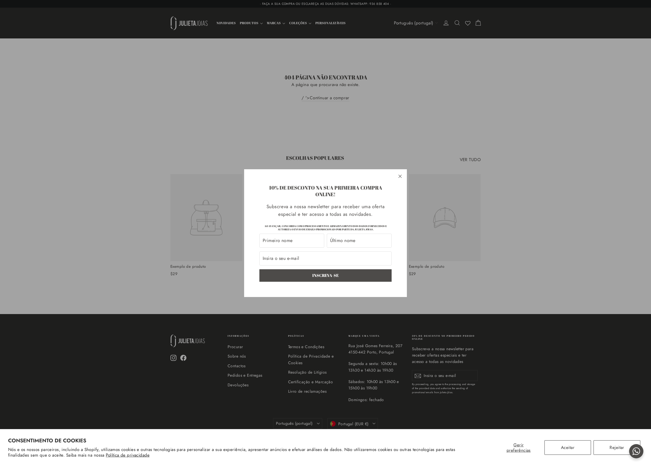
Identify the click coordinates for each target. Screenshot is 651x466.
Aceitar (567, 447)
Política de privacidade (128, 455)
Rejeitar (617, 447)
